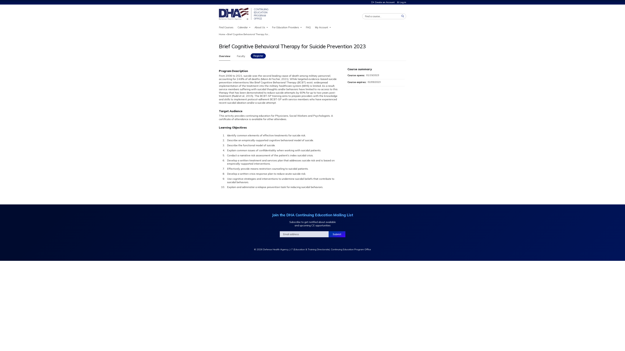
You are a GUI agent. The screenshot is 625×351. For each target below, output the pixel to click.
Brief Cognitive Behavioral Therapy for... (248, 34)
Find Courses (226, 27)
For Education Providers (285, 27)
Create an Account (385, 2)
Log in (403, 2)
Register (258, 55)
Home (222, 34)
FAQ (308, 27)
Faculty (241, 56)
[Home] (234, 14)
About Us (260, 27)
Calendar (243, 27)
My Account (321, 27)
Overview (224, 56)
